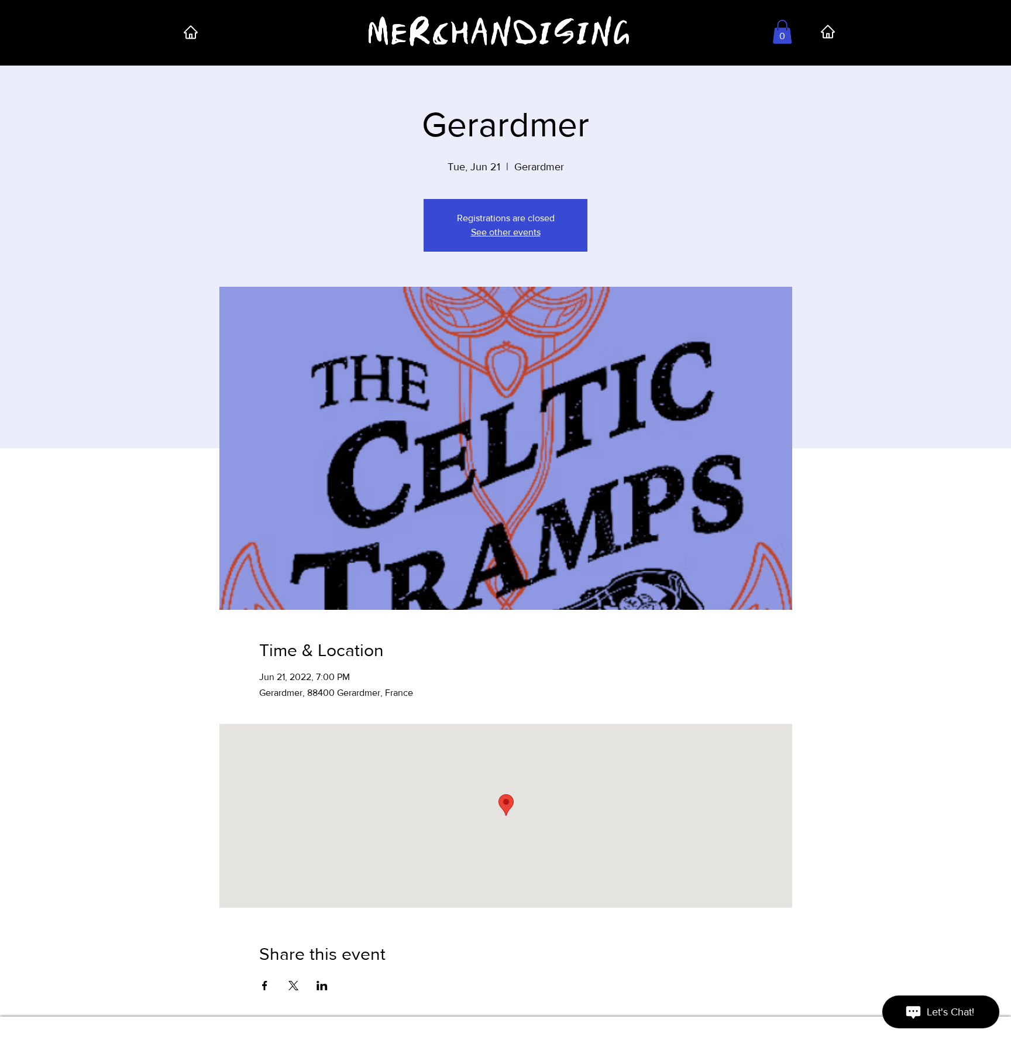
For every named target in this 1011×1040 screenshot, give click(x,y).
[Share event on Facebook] (264, 985)
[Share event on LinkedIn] (322, 985)
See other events (506, 232)
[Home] (190, 31)
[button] (782, 32)
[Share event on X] (293, 985)
